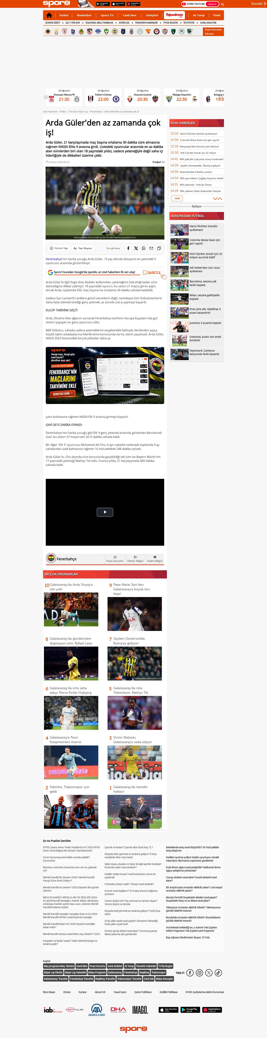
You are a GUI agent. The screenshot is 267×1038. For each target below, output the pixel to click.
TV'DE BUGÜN (170, 22)
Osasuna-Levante (106, 94)
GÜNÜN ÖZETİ (52, 22)
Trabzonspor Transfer (129, 978)
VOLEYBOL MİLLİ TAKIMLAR (99, 22)
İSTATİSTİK (189, 22)
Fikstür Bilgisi (135, 561)
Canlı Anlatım (115, 966)
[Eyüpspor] (165, 31)
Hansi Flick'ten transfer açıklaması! (198, 133)
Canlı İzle (149, 978)
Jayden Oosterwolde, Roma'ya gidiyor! (200, 165)
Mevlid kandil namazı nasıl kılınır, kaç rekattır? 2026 (71, 934)
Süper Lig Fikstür (53, 972)
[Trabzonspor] (73, 31)
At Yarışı (199, 15)
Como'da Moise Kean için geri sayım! (199, 140)
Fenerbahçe (54, 259)
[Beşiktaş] (131, 31)
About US (100, 992)
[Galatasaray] (56, 31)
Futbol (63, 15)
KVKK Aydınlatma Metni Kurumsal (205, 992)
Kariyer (83, 992)
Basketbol (84, 15)
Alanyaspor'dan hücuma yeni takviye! (199, 146)
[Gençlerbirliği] (48, 31)
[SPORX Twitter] (209, 973)
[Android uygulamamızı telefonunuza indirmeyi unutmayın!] (101, 6)
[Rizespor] (140, 31)
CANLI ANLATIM (208, 22)
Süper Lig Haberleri (75, 972)
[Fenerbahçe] (115, 31)
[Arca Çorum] (156, 31)
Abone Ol (212, 4)
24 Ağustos (67, 90)
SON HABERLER (183, 123)
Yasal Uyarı (120, 992)
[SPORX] (133, 1029)
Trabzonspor (158, 972)
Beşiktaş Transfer (105, 978)
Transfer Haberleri (146, 966)
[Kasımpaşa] (98, 31)
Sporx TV (107, 15)
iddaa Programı (97, 972)
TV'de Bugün (165, 966)
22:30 (145, 99)
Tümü (216, 15)
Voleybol (152, 15)
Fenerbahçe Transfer (81, 978)
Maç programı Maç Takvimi (59, 966)
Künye (66, 992)
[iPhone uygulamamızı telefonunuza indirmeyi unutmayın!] (117, 6)
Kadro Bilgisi (155, 561)
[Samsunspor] (65, 31)
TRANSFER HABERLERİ (146, 22)
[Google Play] (190, 1012)
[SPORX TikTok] (218, 973)
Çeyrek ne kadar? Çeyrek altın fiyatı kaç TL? (129, 847)
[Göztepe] (148, 31)
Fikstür (209, 33)
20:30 (106, 99)
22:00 (67, 99)
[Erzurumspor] (190, 31)
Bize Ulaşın (49, 992)
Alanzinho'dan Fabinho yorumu (196, 172)
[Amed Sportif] (106, 31)
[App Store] (169, 1012)
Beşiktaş (144, 972)
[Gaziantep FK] (90, 31)
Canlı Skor (130, 15)
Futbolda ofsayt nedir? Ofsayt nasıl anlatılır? (129, 884)
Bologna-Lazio (185, 94)
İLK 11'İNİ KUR (73, 22)
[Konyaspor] (182, 31)
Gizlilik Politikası (168, 992)
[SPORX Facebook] (190, 973)
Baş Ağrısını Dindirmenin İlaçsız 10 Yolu (188, 937)
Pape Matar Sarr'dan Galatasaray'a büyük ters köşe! (131, 589)
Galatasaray (115, 972)
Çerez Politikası (142, 992)
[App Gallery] (212, 1012)
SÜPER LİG (124, 22)
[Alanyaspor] (81, 31)
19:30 (184, 99)
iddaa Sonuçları (164, 978)
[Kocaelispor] (173, 31)
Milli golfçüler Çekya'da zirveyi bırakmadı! (202, 159)
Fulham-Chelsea (67, 94)
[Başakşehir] (123, 31)
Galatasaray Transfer (56, 978)
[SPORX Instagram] (199, 973)
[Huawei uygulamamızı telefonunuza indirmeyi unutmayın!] (132, 6)
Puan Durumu (213, 29)
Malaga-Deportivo (145, 94)
